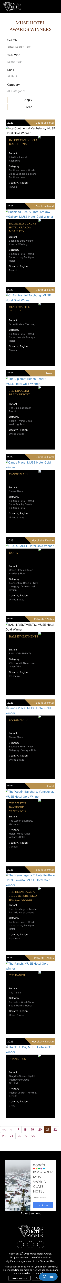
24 (11, 1136)
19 (32, 1129)
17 (17, 1129)
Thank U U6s (18, 1059)
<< (4, 1129)
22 (55, 1129)
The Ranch (17, 975)
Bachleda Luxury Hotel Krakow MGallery (22, 227)
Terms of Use (47, 1261)
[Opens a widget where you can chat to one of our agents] (48, 1277)
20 (40, 1129)
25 (19, 1136)
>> (33, 1136)
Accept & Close (19, 1278)
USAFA (13, 553)
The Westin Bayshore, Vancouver (17, 807)
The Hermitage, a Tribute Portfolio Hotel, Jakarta (23, 895)
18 (25, 1129)
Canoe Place (18, 474)
